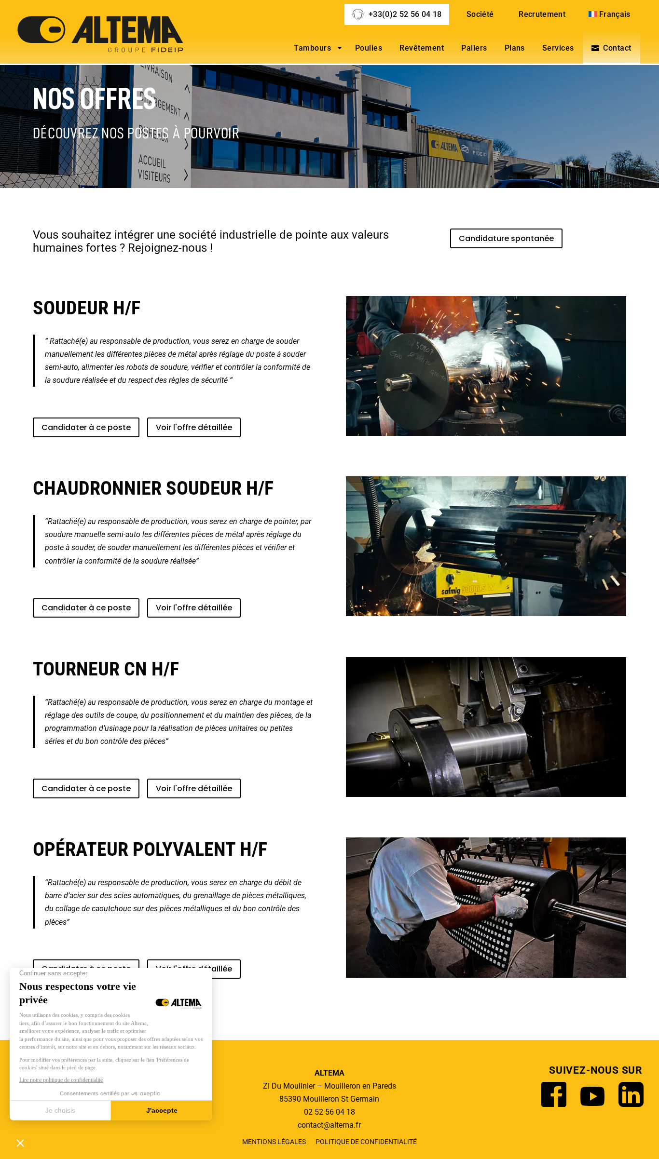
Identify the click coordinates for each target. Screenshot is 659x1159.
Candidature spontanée (506, 238)
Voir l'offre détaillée (194, 427)
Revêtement (421, 48)
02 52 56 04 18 (329, 1112)
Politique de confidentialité (366, 1142)
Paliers (474, 48)
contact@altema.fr (329, 1125)
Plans (515, 48)
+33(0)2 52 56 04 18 (405, 14)
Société (480, 14)
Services (558, 48)
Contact (617, 48)
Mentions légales (274, 1142)
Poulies (368, 48)
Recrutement (542, 14)
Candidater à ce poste (86, 427)
